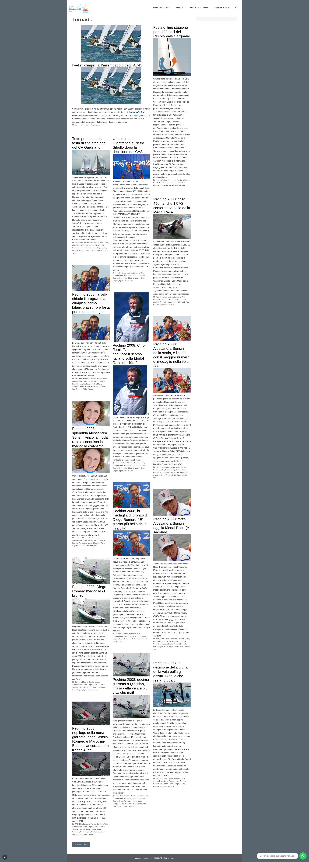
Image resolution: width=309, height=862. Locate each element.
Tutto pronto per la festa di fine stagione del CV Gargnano (89, 143)
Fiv (120, 278)
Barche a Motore (199, 7)
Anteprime (172, 180)
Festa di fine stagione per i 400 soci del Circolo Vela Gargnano (171, 31)
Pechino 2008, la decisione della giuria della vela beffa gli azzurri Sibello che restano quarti (170, 671)
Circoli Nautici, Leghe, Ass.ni (164, 183)
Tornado (106, 250)
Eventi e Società (161, 7)
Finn (80, 384)
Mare (130, 278)
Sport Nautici (97, 250)
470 (117, 273)
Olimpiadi (136, 278)
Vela (183, 185)
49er (157, 297)
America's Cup (161, 180)
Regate (179, 7)
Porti (143, 278)
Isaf (164, 302)
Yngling (90, 389)
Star (73, 389)
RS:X (93, 386)
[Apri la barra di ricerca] (236, 8)
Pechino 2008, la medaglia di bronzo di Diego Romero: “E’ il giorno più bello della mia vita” (130, 519)
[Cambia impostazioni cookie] (4, 857)
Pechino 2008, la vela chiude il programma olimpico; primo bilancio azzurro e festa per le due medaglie (91, 303)
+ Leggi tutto (81, 844)
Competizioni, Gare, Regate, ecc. (87, 125)
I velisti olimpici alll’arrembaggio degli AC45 (107, 65)
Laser (88, 384)
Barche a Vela (221, 7)
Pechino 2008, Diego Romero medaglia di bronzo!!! (89, 591)
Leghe (125, 278)
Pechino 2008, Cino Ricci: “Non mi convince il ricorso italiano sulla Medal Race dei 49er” (129, 354)
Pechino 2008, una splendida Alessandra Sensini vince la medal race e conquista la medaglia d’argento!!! (90, 437)
